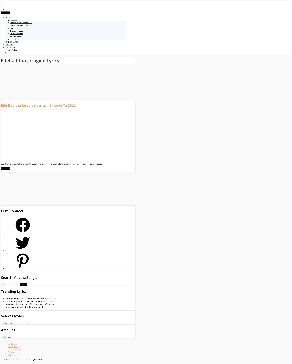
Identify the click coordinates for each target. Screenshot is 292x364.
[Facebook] (23, 232)
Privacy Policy (11, 50)
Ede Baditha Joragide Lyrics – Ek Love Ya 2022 (38, 105)
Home (8, 17)
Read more (5, 168)
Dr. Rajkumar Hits (16, 34)
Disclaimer (12, 352)
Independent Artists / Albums (20, 25)
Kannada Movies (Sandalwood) (21, 23)
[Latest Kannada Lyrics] (18, 7)
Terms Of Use (14, 349)
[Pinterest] (23, 268)
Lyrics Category (12, 20)
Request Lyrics (11, 42)
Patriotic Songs (15, 39)
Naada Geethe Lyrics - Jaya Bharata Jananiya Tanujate (30, 304)
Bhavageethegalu (16, 31)
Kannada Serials (16, 36)
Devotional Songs (16, 28)
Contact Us (10, 47)
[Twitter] (23, 250)
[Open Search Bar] (3, 10)
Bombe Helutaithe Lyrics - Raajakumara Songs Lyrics (29, 301)
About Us (9, 44)
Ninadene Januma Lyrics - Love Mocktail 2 (24, 307)
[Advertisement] (68, 83)
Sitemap (11, 355)
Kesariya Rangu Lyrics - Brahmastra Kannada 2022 (28, 298)
